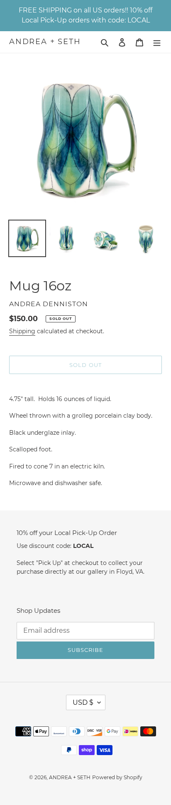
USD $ (83, 702)
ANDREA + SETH (45, 41)
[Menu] (157, 42)
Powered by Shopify (117, 777)
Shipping (22, 331)
